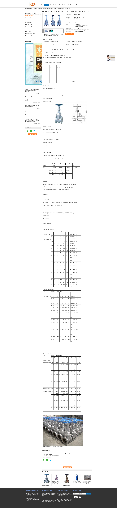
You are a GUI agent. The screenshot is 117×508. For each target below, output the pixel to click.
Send (88, 493)
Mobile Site (76, 500)
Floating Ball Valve (28, 20)
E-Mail (75, 499)
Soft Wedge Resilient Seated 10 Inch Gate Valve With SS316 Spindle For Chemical (32, 499)
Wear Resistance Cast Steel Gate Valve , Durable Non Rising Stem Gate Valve (87, 483)
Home (42, 4)
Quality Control (65, 4)
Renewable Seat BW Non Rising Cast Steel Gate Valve (77, 482)
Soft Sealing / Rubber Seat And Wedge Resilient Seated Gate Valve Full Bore (33, 496)
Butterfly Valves (28, 31)
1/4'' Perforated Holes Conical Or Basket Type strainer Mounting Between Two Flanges (65, 494)
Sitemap (79, 499)
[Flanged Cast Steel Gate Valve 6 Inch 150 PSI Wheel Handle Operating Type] (53, 20)
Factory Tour (58, 4)
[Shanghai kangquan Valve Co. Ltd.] (63, 31)
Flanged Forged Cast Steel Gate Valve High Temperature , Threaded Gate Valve (49, 497)
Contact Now (70, 33)
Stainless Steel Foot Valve (30, 26)
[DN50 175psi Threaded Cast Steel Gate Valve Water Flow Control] (46, 478)
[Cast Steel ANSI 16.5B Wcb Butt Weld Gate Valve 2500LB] (67, 478)
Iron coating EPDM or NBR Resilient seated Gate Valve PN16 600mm (32, 494)
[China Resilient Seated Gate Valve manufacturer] (32, 5)
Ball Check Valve (28, 24)
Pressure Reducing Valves (30, 33)
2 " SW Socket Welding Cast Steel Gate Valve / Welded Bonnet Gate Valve (49, 501)
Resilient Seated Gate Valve (30, 13)
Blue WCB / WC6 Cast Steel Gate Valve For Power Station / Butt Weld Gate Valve (49, 494)
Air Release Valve (28, 22)
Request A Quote (79, 4)
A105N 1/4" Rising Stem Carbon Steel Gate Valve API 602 (55, 482)
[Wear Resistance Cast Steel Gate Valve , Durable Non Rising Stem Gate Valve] (87, 477)
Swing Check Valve (28, 29)
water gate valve (48, 446)
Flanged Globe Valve (29, 35)
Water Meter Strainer (29, 17)
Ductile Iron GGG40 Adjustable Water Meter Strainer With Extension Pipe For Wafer (65, 500)
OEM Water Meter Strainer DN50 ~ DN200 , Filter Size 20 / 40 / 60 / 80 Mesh (64, 503)
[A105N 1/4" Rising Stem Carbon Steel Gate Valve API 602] (57, 477)
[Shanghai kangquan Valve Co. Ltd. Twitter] (80, 497)
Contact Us (72, 4)
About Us (52, 4)
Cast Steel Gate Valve (37, 8)
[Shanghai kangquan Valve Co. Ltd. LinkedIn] (74, 497)
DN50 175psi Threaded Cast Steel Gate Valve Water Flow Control (46, 485)
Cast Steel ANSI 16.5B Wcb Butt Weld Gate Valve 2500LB (67, 485)
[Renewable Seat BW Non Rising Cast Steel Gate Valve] (77, 477)
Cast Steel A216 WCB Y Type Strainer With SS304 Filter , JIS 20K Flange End (65, 497)
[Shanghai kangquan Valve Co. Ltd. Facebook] (77, 497)
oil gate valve (53, 446)
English (90, 0)
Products (47, 4)
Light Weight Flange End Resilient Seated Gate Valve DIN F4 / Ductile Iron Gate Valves (33, 502)
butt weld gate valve (60, 446)
